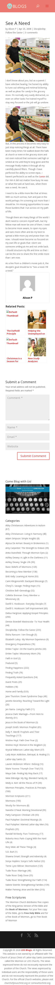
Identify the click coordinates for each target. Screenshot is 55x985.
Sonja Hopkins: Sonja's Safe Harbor (23, 861)
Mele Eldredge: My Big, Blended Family (25, 778)
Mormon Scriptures (15, 795)
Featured (10, 663)
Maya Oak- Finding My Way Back (22, 773)
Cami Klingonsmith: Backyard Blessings (25, 581)
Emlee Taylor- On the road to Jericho (24, 648)
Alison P (12, 28)
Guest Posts (12, 681)
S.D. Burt (10, 851)
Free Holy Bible (32, 913)
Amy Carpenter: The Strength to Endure (25, 548)
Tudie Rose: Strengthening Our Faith (23, 880)
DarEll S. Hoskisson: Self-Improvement (24, 608)
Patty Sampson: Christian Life (20, 814)
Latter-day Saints (14, 759)
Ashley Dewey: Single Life (18, 562)
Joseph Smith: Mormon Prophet (21, 727)
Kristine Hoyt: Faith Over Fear (20, 740)
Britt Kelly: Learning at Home (20, 576)
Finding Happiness (14, 667)
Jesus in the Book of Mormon (20, 722)
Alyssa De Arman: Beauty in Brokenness (25, 543)
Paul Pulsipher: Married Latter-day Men (25, 824)
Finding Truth (12, 672)
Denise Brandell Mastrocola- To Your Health (27, 621)
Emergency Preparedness (18, 644)
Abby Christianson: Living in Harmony (24, 533)
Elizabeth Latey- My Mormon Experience (26, 639)
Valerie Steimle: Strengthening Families (25, 884)
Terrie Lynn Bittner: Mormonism (21, 865)
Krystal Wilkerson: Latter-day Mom (23, 749)
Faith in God (11, 658)
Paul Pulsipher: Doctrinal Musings (22, 819)
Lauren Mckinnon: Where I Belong (22, 764)
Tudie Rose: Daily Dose (17, 875)
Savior (42, 176)
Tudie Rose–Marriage (16, 870)
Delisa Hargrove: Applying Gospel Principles (27, 613)
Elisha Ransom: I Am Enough (20, 634)
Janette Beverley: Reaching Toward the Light (27, 700)
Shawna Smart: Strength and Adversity (24, 856)
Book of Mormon (18, 909)
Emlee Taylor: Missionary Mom (21, 653)
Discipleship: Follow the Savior (20, 629)
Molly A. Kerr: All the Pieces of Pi (21, 782)
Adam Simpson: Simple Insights (21, 538)
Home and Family (14, 691)
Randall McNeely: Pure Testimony (22, 833)
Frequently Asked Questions (19, 677)
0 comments (31, 32)
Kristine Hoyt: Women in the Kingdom (24, 744)
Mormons (10, 800)
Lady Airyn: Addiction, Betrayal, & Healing (26, 754)
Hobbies (10, 686)
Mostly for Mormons (16, 805)
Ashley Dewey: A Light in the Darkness (24, 557)
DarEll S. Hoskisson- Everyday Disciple (24, 603)
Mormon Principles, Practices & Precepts (26, 787)
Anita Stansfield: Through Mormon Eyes (25, 552)
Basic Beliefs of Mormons (18, 566)
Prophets (10, 829)
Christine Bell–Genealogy (18, 590)
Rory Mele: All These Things (19, 846)
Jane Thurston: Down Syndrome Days (24, 696)
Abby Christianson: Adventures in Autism (25, 525)
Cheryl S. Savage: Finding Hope (21, 585)
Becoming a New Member (19, 571)
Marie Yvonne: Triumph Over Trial (22, 768)
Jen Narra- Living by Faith (18, 709)
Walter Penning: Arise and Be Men (22, 889)
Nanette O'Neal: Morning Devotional (24, 810)
